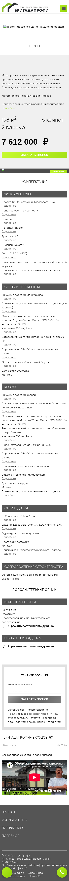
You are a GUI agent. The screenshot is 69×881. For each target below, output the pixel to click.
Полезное (10, 836)
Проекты (9, 812)
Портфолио (12, 828)
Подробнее (9, 108)
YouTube (61, 745)
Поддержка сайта (13, 872)
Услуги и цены (14, 820)
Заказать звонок (34, 155)
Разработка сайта (13, 876)
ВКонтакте (9, 745)
